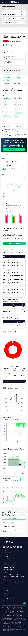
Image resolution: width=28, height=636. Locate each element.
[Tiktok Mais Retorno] (18, 547)
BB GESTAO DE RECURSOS (8, 45)
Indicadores (7, 165)
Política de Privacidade (9, 599)
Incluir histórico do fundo (11, 158)
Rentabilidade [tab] (6, 155)
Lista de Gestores (8, 556)
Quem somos (7, 593)
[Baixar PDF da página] (6, 80)
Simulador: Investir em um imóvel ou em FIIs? (14, 588)
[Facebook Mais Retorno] (14, 547)
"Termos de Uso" (10, 626)
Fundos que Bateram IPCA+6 (10, 580)
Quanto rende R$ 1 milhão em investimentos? (14, 582)
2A (12, 168)
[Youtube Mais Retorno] (7, 547)
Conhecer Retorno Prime (14, 243)
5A (16, 168)
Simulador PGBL (7, 586)
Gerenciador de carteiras (9, 563)
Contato (5, 597)
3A (14, 168)
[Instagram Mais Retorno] (4, 547)
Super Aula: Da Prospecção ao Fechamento (13, 574)
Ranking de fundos (8, 552)
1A (9, 168)
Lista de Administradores (9, 558)
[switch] (3, 158)
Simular (18, 77)
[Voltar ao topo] (24, 603)
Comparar (7, 77)
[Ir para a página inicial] (14, 2)
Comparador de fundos (9, 567)
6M (7, 168)
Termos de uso (7, 600)
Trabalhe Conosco (8, 595)
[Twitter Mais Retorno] (11, 547)
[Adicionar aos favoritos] (3, 80)
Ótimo (4, 168)
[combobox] (19, 252)
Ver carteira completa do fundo (15, 381)
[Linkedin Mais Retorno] (21, 547)
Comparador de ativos (9, 565)
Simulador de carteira (8, 569)
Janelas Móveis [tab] (16, 155)
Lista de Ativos (7, 554)
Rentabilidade (17, 83)
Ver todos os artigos (14, 518)
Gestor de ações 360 (8, 584)
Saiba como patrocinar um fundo (7, 8)
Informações (6, 83)
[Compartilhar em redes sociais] (8, 80)
